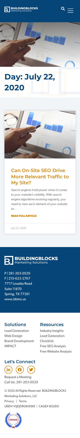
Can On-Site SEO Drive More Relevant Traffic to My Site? (40, 176)
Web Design (13, 336)
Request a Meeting (17, 377)
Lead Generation (16, 331)
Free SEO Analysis (53, 346)
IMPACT (10, 346)
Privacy (9, 401)
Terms (23, 401)
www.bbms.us (15, 299)
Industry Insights (52, 331)
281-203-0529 (19, 273)
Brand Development (19, 341)
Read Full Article (23, 216)
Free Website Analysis (56, 351)
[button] (63, 8)
